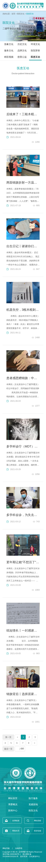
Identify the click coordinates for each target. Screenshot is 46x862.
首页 (13, 14)
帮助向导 (15, 831)
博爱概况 (12, 804)
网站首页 (12, 798)
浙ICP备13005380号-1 (12, 854)
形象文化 (8, 44)
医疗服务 (33, 798)
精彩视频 (8, 57)
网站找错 (37, 821)
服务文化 (8, 50)
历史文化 (22, 44)
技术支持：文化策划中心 (30, 856)
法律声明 (18, 848)
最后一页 (8, 749)
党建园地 (33, 804)
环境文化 (35, 44)
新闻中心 (12, 810)
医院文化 (20, 14)
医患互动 (35, 57)
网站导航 (6, 848)
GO (22, 749)
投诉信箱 (37, 831)
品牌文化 (22, 50)
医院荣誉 (35, 50)
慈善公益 (22, 57)
